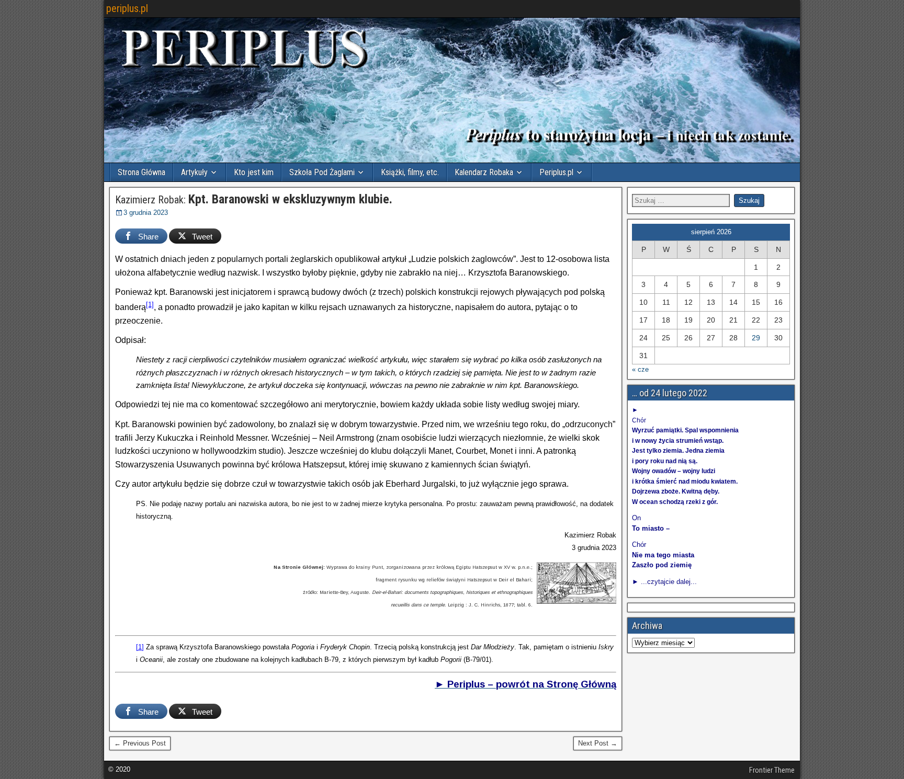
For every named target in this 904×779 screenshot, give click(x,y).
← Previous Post (140, 743)
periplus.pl (127, 8)
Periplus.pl (556, 172)
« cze (640, 369)
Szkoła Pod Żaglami (322, 172)
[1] (150, 304)
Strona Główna (141, 172)
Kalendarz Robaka (484, 172)
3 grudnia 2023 (145, 212)
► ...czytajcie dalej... (664, 582)
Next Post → (597, 743)
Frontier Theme (772, 770)
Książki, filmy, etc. (410, 172)
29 (756, 338)
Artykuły (194, 172)
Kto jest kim (254, 172)
